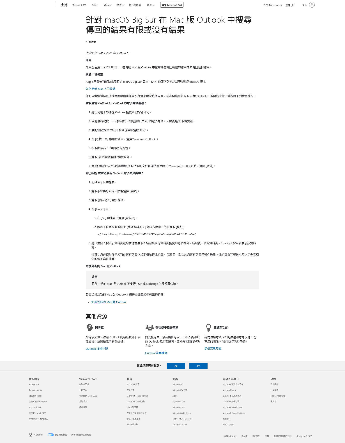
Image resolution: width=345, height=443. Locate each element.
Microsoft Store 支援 (88, 395)
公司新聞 (274, 390)
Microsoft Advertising (181, 413)
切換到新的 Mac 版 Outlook (108, 302)
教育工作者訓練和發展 (136, 413)
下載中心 (83, 390)
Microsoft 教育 (133, 384)
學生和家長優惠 (134, 418)
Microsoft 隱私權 (277, 395)
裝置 (119, 4)
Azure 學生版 (132, 424)
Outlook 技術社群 (97, 348)
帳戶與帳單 (135, 4)
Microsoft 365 (79, 4)
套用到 (92, 41)
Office (95, 4)
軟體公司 (227, 418)
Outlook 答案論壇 (156, 353)
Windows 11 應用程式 (38, 418)
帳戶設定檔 (84, 384)
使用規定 (256, 436)
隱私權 (244, 436)
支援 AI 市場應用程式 (232, 395)
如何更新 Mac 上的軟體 (100, 89)
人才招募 (274, 384)
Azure (175, 395)
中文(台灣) (38, 434)
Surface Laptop (35, 390)
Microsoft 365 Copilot (181, 418)
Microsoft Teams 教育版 (137, 395)
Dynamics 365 (178, 401)
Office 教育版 (132, 407)
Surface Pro (34, 384)
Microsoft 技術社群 (231, 401)
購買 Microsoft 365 (172, 4)
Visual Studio (228, 424)
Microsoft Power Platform (234, 413)
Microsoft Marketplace (232, 407)
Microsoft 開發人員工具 (233, 384)
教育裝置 (131, 390)
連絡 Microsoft (230, 436)
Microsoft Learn (229, 390)
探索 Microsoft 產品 (37, 413)
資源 (149, 4)
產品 (106, 4)
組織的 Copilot (35, 395)
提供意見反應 (213, 348)
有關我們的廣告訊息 (283, 436)
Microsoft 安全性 (179, 390)
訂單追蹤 (83, 407)
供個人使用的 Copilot (38, 401)
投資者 (273, 401)
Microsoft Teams (179, 424)
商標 (267, 436)
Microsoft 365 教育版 (136, 401)
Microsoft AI (177, 384)
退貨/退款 (83, 401)
